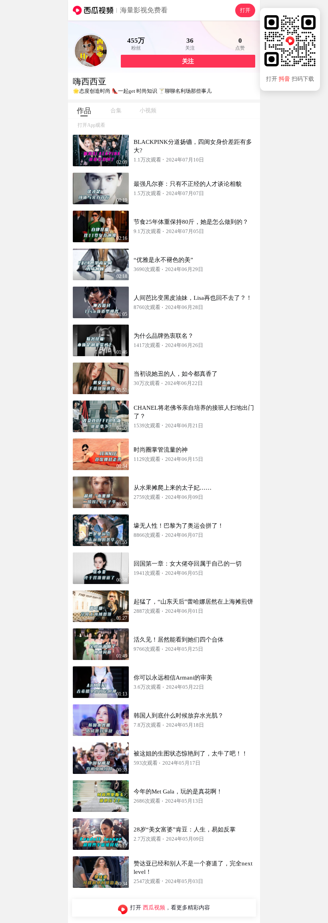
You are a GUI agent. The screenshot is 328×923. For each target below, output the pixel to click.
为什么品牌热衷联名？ (164, 336)
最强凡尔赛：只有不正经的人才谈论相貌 (188, 184)
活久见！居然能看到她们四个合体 (179, 639)
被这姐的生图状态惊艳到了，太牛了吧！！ (191, 753)
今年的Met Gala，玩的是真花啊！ (178, 791)
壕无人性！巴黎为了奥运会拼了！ (179, 525)
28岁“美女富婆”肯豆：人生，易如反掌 (185, 829)
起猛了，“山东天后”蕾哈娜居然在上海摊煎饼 (193, 601)
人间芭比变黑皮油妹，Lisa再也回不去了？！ (193, 298)
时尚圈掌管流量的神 (161, 450)
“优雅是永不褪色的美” (163, 260)
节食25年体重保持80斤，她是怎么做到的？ (191, 222)
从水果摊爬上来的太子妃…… (173, 487)
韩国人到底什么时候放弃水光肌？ (179, 715)
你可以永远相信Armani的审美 (173, 677)
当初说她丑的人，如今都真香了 (176, 374)
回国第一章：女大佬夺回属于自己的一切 (188, 563)
